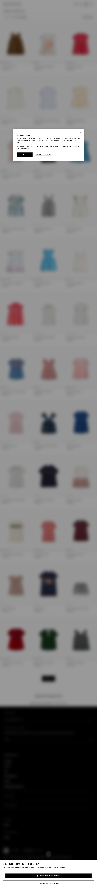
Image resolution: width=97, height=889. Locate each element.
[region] (48, 145)
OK (24, 154)
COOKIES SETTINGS (43, 155)
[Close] (48, 854)
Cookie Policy (24, 148)
